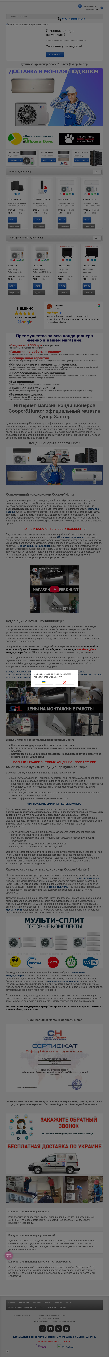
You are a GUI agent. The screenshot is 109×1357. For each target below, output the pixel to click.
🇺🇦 (44, 682)
